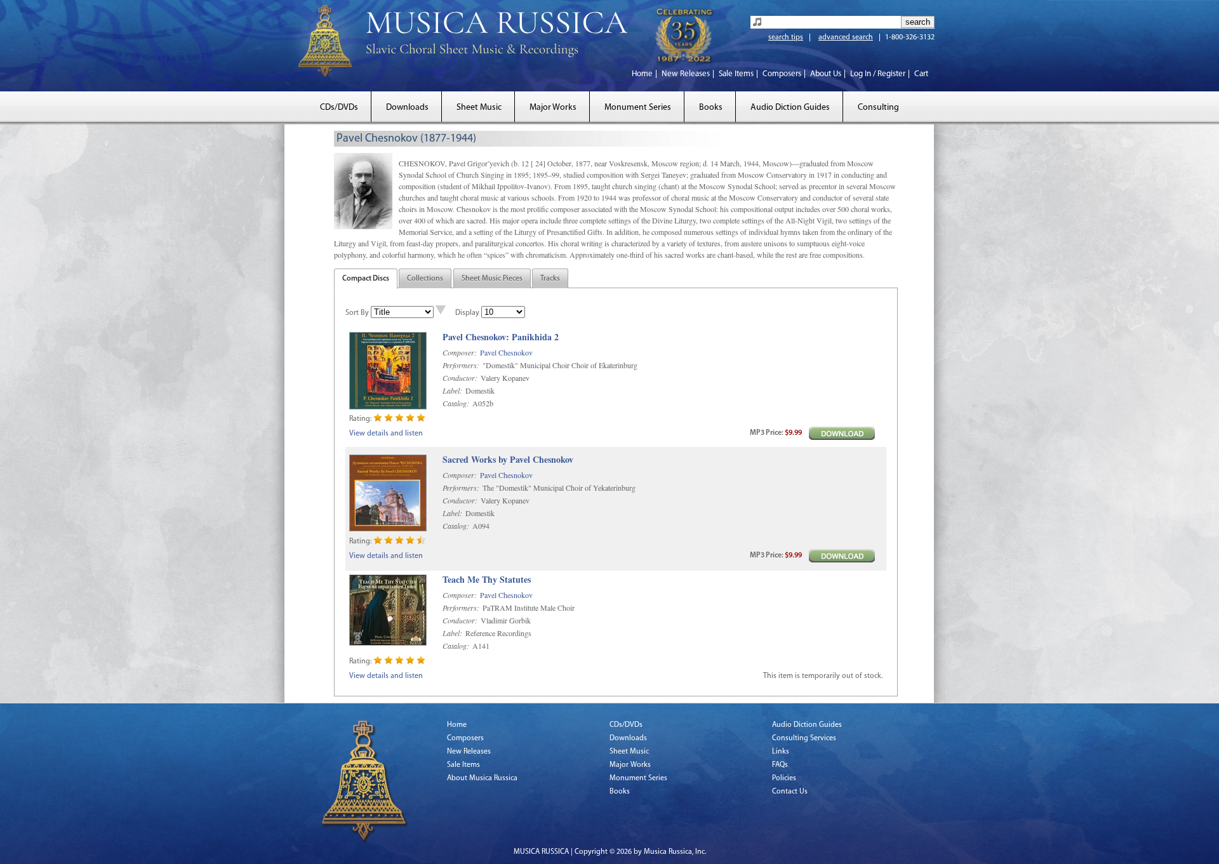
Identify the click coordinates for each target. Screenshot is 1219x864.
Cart (921, 74)
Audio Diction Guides (790, 107)
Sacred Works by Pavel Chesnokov (508, 460)
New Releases (686, 74)
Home (642, 74)
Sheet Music (479, 107)
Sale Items (736, 74)
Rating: (360, 419)
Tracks (550, 278)
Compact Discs (365, 278)
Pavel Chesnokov (506, 352)
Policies (784, 778)
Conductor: (460, 378)
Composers (782, 74)
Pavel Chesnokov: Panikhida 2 (501, 337)
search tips (785, 37)
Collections (425, 278)
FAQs (780, 765)
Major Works (553, 107)
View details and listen (386, 433)
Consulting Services (804, 738)
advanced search (845, 37)
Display (467, 313)
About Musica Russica (482, 778)
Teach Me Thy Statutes (487, 580)
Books (711, 107)
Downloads (407, 107)
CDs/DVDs (339, 107)
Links (780, 751)
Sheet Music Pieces (492, 278)
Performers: (461, 365)
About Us (825, 74)
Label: (452, 390)
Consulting (878, 107)
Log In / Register (877, 74)
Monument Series (637, 107)
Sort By (357, 313)
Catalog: (456, 403)
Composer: (460, 352)
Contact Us (790, 791)
